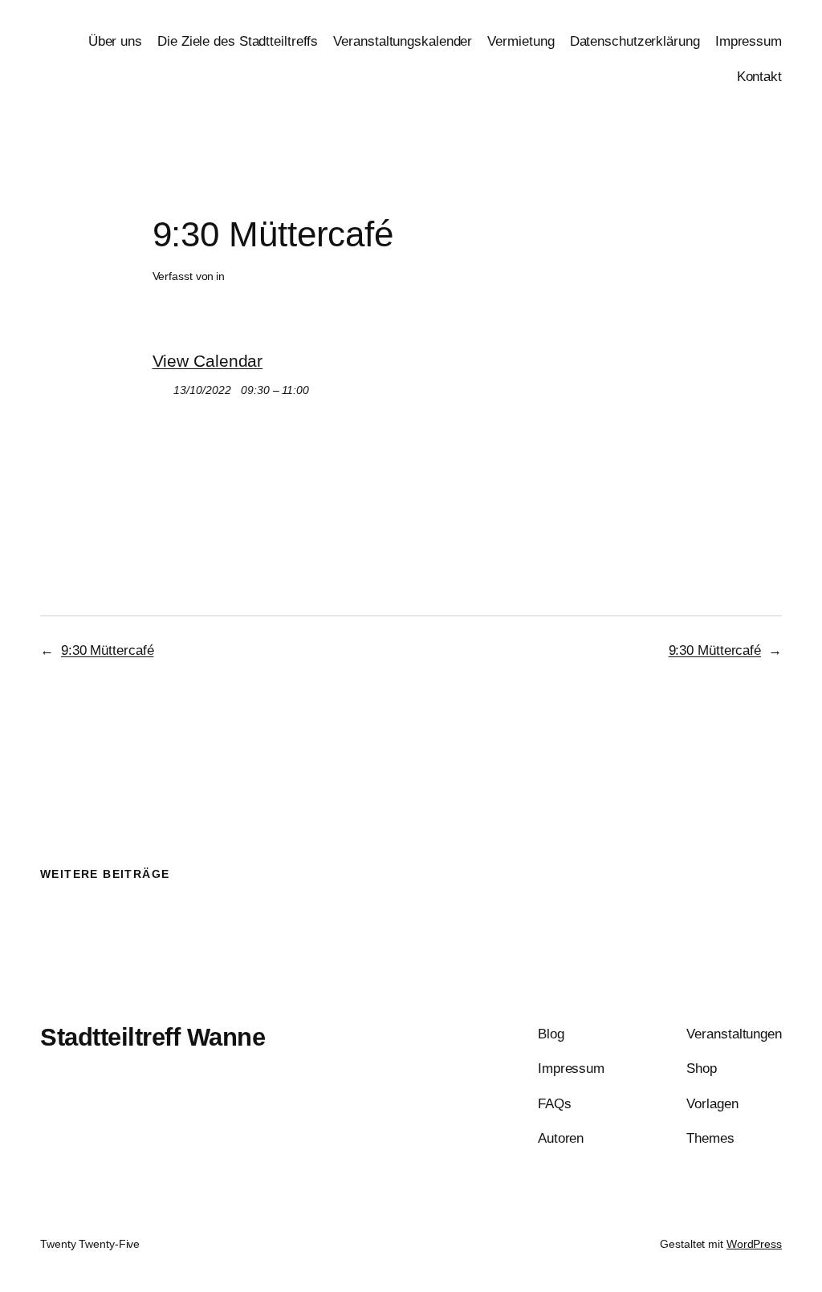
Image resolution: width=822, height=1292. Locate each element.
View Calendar (208, 360)
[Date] (161, 386)
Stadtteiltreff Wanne (152, 1037)
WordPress (754, 1243)
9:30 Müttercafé (107, 650)
